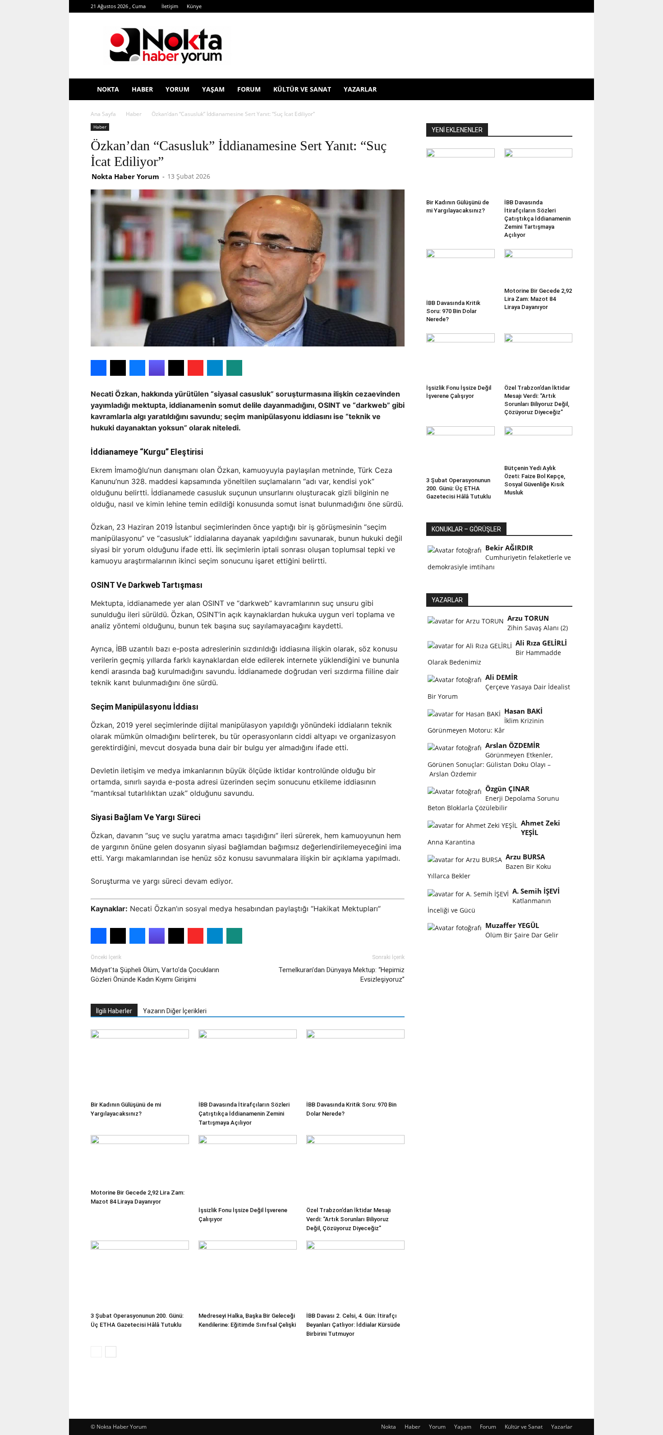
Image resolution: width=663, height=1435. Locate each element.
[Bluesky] (550, 6)
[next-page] (110, 1351)
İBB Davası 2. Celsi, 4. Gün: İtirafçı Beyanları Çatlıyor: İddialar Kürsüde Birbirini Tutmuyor (353, 1324)
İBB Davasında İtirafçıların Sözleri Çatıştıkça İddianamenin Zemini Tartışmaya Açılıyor (244, 1113)
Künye (194, 6)
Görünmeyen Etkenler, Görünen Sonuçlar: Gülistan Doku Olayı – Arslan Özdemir (490, 764)
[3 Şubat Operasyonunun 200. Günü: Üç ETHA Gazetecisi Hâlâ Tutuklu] (140, 1274)
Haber (142, 89)
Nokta (108, 89)
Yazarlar (360, 89)
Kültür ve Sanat (302, 89)
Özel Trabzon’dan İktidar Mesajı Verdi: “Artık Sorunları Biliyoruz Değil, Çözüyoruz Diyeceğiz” (348, 1219)
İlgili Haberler (114, 1011)
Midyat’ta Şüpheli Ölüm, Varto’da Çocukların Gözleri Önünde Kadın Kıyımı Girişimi (155, 974)
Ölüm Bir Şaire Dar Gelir (521, 935)
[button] (561, 90)
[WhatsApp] (521, 6)
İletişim (169, 6)
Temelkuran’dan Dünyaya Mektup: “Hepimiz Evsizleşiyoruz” (341, 974)
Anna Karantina (451, 842)
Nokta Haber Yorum (125, 176)
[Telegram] (491, 6)
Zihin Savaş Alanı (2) (537, 627)
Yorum (177, 89)
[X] (506, 6)
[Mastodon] (565, 6)
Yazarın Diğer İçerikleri (175, 1011)
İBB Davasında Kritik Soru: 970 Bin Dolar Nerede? (453, 311)
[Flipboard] (461, 6)
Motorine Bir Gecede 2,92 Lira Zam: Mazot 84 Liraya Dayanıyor (538, 298)
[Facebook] (446, 6)
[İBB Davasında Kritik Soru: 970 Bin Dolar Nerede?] (355, 1063)
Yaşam (213, 89)
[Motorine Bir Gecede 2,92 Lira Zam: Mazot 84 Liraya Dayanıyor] (140, 1160)
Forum (249, 89)
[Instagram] (476, 6)
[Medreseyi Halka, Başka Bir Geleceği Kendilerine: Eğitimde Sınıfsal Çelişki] (247, 1274)
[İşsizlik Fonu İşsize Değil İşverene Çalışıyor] (247, 1169)
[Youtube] (536, 6)
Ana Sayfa (103, 114)
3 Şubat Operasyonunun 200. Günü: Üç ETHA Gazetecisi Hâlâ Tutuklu (458, 488)
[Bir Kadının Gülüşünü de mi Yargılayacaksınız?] (140, 1063)
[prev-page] (96, 1351)
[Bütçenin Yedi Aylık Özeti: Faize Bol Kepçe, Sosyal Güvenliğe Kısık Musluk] (538, 443)
